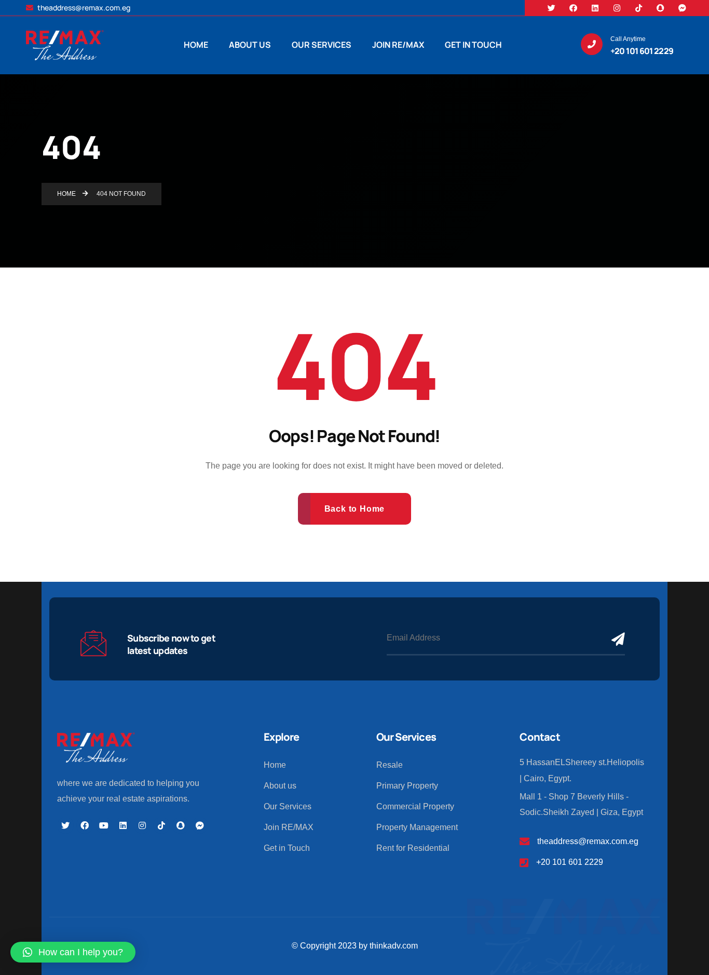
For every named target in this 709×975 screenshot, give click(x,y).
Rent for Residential (412, 848)
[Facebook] (573, 8)
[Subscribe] (615, 638)
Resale (389, 764)
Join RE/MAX (288, 827)
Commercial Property (415, 806)
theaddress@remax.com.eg (83, 7)
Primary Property (407, 785)
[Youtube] (104, 825)
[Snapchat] (660, 8)
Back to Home (354, 508)
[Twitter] (551, 8)
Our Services (287, 806)
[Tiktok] (638, 8)
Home (275, 764)
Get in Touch (287, 848)
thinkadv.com (394, 945)
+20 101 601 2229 (569, 862)
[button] (72, 952)
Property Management (417, 827)
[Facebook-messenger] (682, 8)
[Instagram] (616, 8)
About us (280, 785)
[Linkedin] (595, 8)
